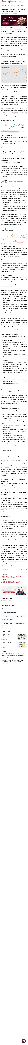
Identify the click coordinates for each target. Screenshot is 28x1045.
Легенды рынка (15, 5)
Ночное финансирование (19, 616)
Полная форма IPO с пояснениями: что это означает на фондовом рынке (7, 643)
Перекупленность (19, 623)
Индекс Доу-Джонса (7, 619)
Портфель (4, 626)
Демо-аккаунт (6, 609)
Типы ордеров (6, 616)
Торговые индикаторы (7, 600)
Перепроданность (7, 623)
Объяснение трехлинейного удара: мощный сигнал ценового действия (12, 577)
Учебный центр (5, 5)
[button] (24, 1041)
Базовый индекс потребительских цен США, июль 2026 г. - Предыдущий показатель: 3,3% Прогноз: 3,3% (13, 660)
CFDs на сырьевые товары (9, 612)
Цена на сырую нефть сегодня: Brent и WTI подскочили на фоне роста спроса (12, 582)
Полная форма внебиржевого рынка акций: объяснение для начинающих (7, 635)
